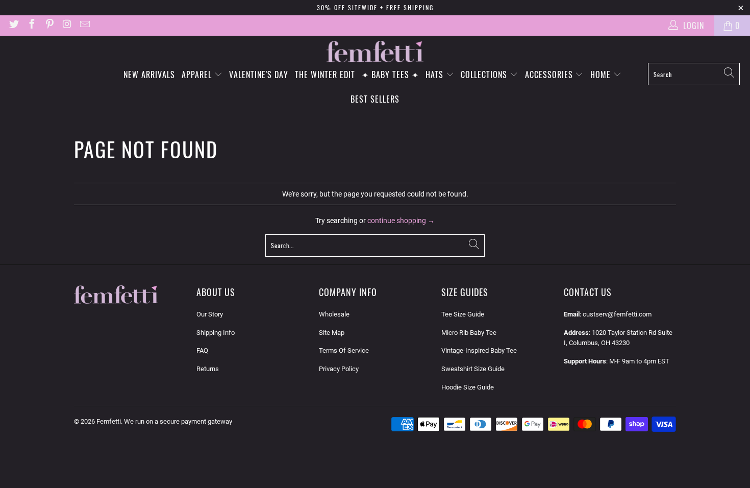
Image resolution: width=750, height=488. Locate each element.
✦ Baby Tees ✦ (390, 74)
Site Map (331, 332)
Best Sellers (375, 99)
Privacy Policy (339, 369)
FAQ (202, 350)
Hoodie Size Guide (467, 387)
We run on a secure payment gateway (178, 421)
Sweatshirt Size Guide (473, 369)
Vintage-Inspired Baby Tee (479, 350)
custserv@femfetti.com (617, 314)
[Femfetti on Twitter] (13, 25)
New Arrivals (149, 74)
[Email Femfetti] (84, 25)
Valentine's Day (258, 74)
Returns (207, 369)
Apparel (198, 74)
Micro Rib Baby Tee (468, 332)
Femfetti (108, 421)
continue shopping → (401, 220)
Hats (436, 74)
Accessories (550, 74)
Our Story (209, 314)
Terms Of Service (344, 350)
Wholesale (334, 314)
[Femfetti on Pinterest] (49, 25)
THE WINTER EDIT (325, 74)
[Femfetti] (375, 52)
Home (601, 74)
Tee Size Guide (462, 314)
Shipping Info (215, 332)
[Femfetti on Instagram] (66, 25)
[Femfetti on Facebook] (31, 25)
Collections (485, 74)
